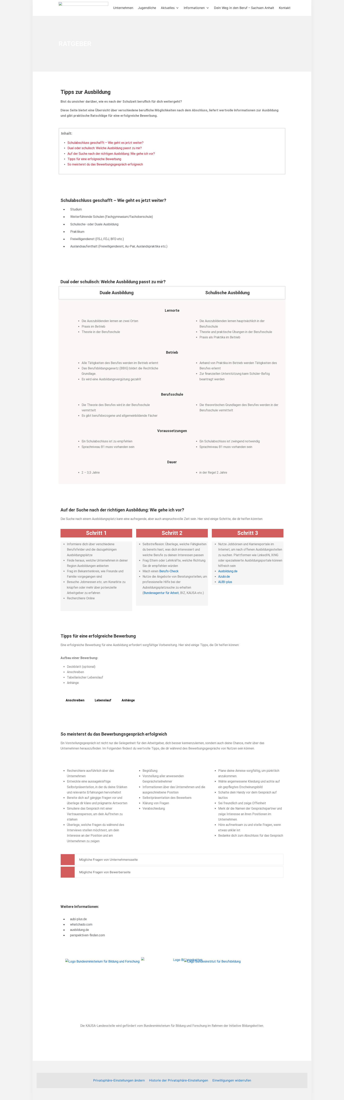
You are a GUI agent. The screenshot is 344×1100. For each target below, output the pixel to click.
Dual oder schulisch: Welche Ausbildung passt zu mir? (104, 148)
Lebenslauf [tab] (103, 700)
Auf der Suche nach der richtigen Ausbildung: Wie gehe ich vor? (111, 154)
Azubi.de (224, 576)
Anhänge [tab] (128, 700)
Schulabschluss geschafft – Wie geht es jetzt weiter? (105, 143)
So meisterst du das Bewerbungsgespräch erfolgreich (105, 164)
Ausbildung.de (227, 571)
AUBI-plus (225, 582)
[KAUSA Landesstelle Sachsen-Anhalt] (83, 8)
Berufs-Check (169, 571)
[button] (119, 1080)
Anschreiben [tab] (75, 700)
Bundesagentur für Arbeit (161, 593)
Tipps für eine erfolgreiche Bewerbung (94, 159)
